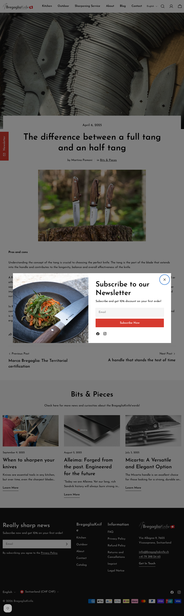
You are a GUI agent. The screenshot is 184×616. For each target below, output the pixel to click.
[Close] (164, 279)
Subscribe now (130, 323)
